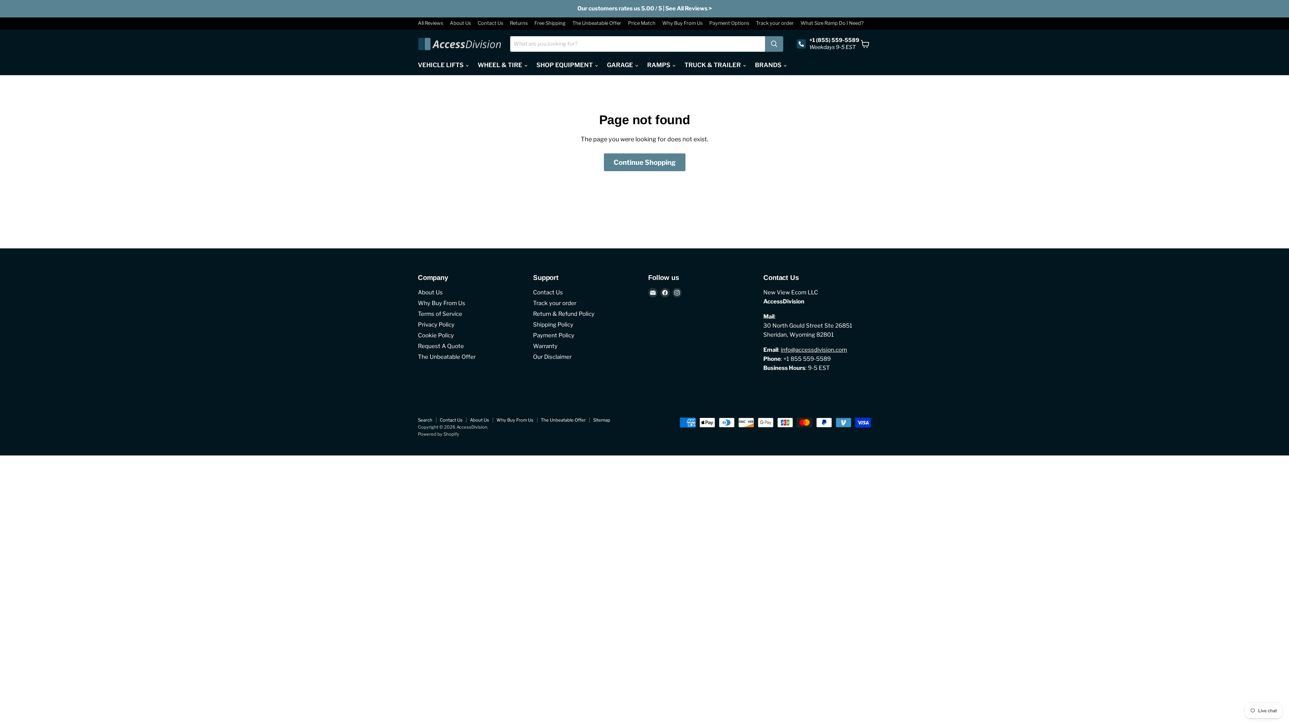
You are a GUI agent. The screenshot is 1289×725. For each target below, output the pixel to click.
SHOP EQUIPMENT (565, 64)
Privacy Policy (436, 324)
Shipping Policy (553, 324)
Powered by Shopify (438, 434)
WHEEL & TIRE (501, 64)
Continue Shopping (645, 162)
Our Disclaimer (552, 356)
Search (425, 420)
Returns (519, 23)
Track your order (775, 23)
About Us (460, 23)
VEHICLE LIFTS (441, 64)
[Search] (774, 44)
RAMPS (659, 64)
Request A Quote (441, 346)
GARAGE (620, 64)
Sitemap (601, 420)
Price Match (642, 23)
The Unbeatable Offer (596, 23)
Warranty (545, 346)
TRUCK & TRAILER (713, 64)
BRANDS (769, 64)
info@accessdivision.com (814, 349)
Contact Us (490, 23)
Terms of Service (440, 313)
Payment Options (729, 23)
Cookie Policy (436, 335)
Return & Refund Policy (563, 313)
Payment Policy (553, 335)
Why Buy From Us (682, 23)
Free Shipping (550, 23)
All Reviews (430, 23)
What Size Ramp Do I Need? (832, 23)
